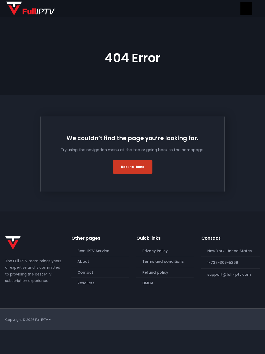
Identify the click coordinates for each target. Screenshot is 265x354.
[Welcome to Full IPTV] (30, 8)
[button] (246, 8)
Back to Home (132, 167)
